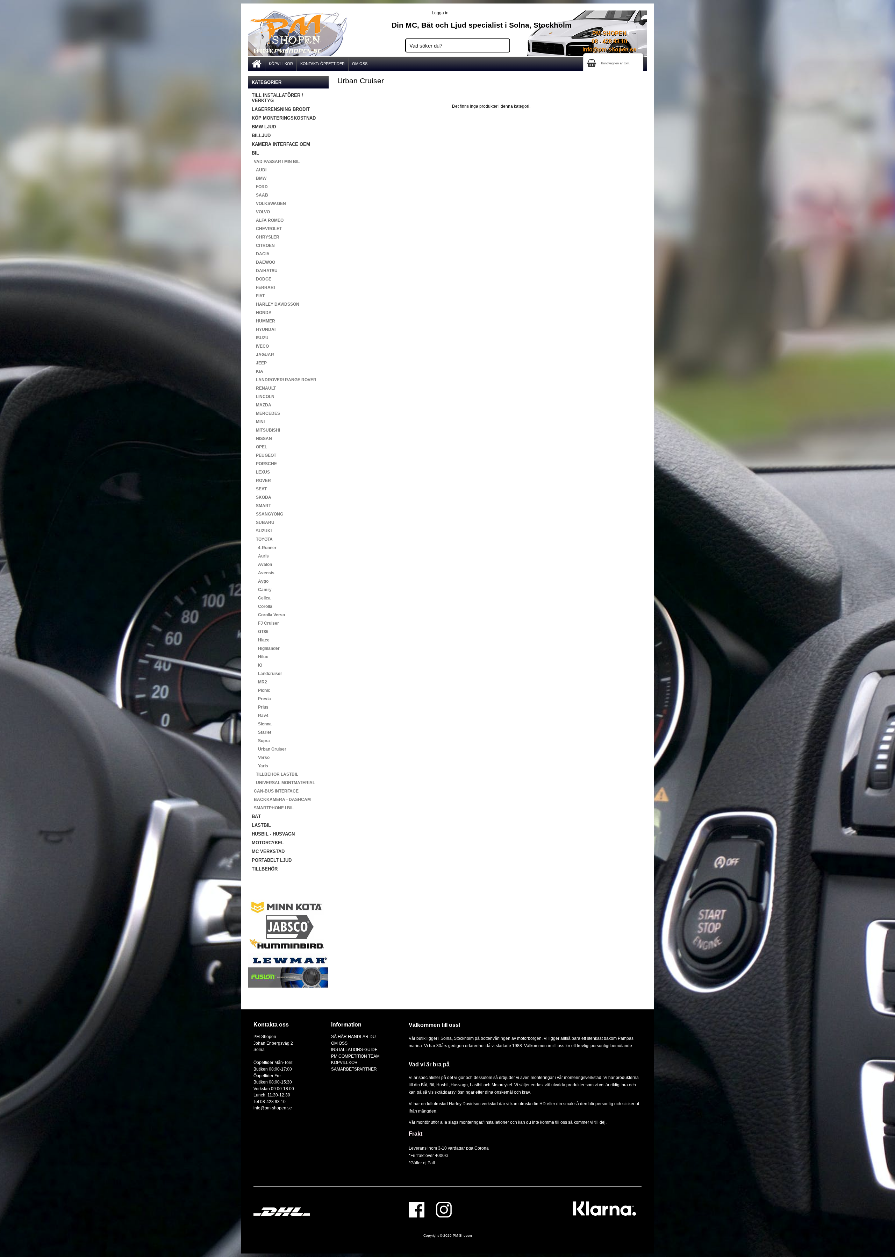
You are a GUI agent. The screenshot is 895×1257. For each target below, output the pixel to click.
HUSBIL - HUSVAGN (273, 834)
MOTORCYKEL (268, 842)
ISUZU (260, 337)
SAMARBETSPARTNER (354, 1069)
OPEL (259, 447)
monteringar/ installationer (484, 1122)
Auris (260, 556)
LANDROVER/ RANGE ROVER (284, 379)
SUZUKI (262, 530)
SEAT (259, 489)
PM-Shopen (462, 1235)
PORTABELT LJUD (272, 860)
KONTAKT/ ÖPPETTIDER (322, 64)
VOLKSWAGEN (269, 203)
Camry (262, 589)
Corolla (262, 606)
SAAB (260, 195)
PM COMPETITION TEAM (355, 1056)
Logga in (440, 12)
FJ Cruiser (265, 623)
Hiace (261, 640)
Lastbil (477, 1084)
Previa (261, 698)
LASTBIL (261, 825)
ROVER (261, 480)
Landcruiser (267, 673)
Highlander (266, 648)
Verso (261, 757)
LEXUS (261, 472)
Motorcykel (502, 1084)
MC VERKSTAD (268, 851)
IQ (257, 665)
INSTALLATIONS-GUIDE (354, 1049)
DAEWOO (263, 262)
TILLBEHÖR (265, 869)
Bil (431, 1084)
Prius (260, 707)
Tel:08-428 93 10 (269, 1101)
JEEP (259, 363)
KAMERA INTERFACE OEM (281, 144)
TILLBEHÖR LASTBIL (275, 774)
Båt (424, 1084)
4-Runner (264, 547)
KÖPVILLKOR (281, 64)
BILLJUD (261, 135)
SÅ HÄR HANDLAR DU (353, 1036)
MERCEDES (266, 413)
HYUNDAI (263, 329)
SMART (261, 505)
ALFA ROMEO (268, 220)
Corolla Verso (268, 614)
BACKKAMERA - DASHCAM (281, 799)
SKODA (261, 497)
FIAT (258, 295)
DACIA (261, 253)
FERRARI (263, 287)
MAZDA (261, 405)
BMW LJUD (264, 126)
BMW (259, 178)
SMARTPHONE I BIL (273, 807)
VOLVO (261, 212)
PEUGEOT (264, 455)
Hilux (260, 656)
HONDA (262, 312)
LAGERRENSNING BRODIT (281, 109)
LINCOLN (263, 396)
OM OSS (359, 64)
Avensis (263, 572)
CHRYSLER (265, 237)
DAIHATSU (265, 270)
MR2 (259, 682)
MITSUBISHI (266, 430)
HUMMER (263, 321)
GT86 (260, 631)
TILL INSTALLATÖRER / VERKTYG (277, 98)
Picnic (261, 690)
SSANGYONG (267, 514)
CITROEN (263, 245)
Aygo (260, 581)
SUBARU (263, 522)
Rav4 (260, 715)
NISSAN (262, 438)
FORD (260, 186)
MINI (258, 421)
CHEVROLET (267, 228)
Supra (261, 740)
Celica (261, 598)
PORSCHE (264, 463)
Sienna (262, 724)
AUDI (259, 170)
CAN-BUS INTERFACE (275, 791)
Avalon (262, 564)
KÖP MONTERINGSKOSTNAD (284, 118)
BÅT (256, 816)
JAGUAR (263, 354)
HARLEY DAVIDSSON (275, 304)
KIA (257, 371)
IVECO (260, 346)
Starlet (261, 732)
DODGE (261, 279)
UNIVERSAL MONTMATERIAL (283, 782)
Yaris (260, 766)
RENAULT (264, 388)
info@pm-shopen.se (609, 49)
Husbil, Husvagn (452, 1084)
